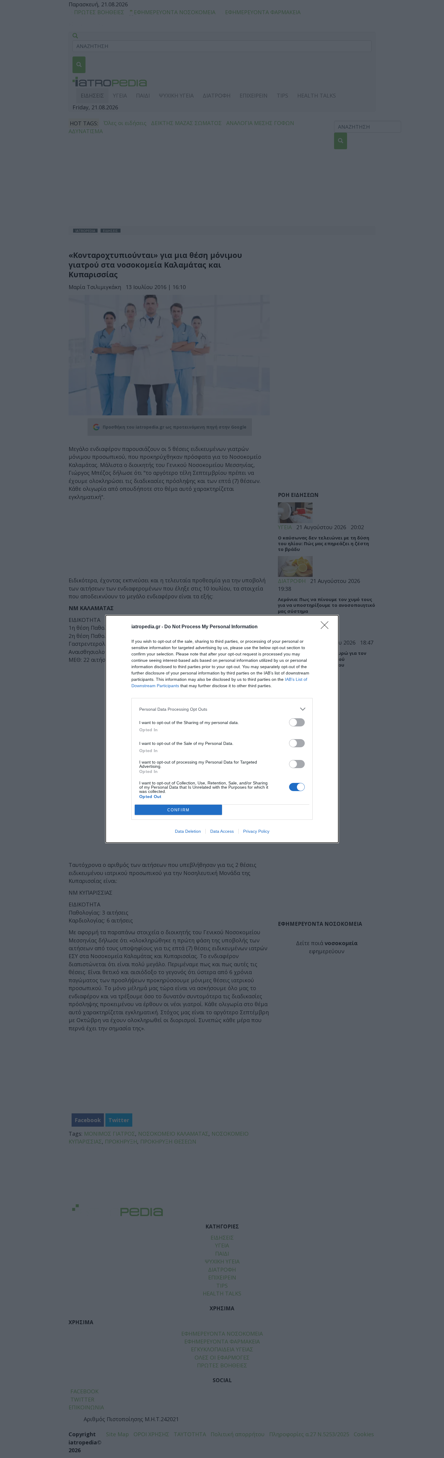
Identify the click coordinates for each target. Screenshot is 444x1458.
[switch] (297, 722)
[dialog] (222, 729)
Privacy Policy (256, 831)
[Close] (326, 627)
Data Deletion (188, 831)
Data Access (222, 831)
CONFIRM (178, 810)
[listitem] (222, 709)
